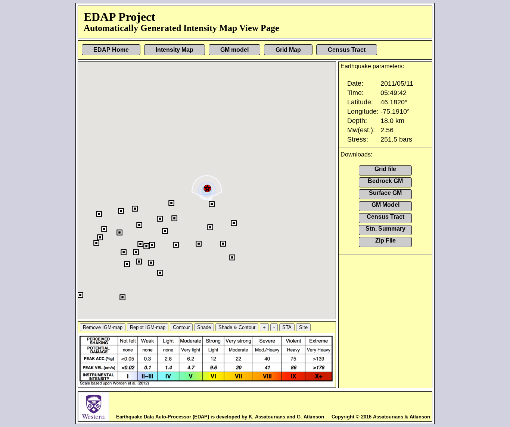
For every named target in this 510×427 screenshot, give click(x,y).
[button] (207, 187)
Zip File (385, 240)
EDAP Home (111, 50)
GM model (234, 50)
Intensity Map (174, 50)
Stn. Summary (385, 228)
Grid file (385, 169)
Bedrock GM (385, 181)
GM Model (385, 205)
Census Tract (347, 50)
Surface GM (385, 193)
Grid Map (288, 50)
